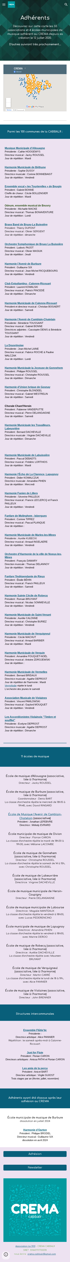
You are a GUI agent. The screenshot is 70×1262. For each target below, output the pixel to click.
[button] (4, 4)
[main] (35, 30)
